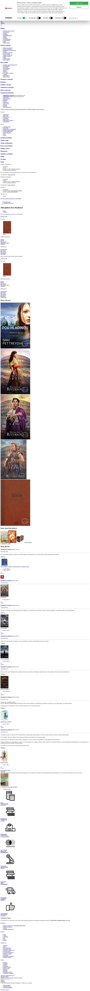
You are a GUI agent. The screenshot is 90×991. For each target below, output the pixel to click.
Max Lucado (3, 251)
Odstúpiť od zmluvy (7, 957)
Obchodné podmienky (7, 987)
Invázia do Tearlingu (5, 658)
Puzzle (2, 162)
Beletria (3, 28)
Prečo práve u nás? (7, 947)
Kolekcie (5, 104)
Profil (4, 210)
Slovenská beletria (7, 39)
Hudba (2, 156)
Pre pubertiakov (6, 68)
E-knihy (5, 935)
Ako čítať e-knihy (7, 951)
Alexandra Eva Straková (8, 203)
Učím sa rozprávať (7, 132)
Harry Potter (5, 128)
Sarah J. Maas (6, 119)
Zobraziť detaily (72, 18)
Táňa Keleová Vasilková (8, 120)
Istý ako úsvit (3, 597)
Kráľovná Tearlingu (5, 689)
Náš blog (5, 964)
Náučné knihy (6, 75)
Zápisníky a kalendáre (7, 153)
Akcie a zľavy (6, 103)
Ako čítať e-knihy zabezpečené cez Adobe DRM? (11, 198)
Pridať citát (3, 771)
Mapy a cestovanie (6, 90)
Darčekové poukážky (6, 137)
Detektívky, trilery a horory (8, 30)
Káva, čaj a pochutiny (7, 145)
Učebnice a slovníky (6, 84)
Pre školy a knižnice (7, 953)
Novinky (5, 101)
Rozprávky (5, 72)
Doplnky (2, 23)
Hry (1, 20)
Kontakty (5, 962)
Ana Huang (5, 118)
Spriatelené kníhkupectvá (8, 929)
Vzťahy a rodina (6, 53)
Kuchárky (3, 82)
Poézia (4, 41)
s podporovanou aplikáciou (16, 190)
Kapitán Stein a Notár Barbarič (9, 129)
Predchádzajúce (4, 770)
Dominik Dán (6, 114)
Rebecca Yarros (6, 117)
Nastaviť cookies (6, 985)
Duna (4, 134)
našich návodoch (11, 174)
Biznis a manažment (7, 49)
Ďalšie (8, 770)
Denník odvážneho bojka (8, 130)
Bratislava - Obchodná (8, 925)
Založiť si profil (4, 216)
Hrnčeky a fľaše (5, 148)
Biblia (4, 234)
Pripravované (6, 102)
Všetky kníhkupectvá (7, 926)
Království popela (4, 762)
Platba (4, 946)
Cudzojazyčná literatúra (7, 92)
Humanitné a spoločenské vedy (9, 50)
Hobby (4, 57)
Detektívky (3, 244)
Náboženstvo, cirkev (5, 243)
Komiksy (5, 33)
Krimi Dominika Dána (8, 131)
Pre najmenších (6, 66)
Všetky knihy (6, 97)
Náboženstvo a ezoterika (7, 87)
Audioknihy (5, 936)
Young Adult (5, 69)
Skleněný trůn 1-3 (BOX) (6, 721)
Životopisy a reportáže (7, 52)
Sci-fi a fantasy (6, 32)
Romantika (5, 34)
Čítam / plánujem (28, 542)
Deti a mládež (4, 62)
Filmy (2, 22)
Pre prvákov (5, 67)
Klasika (4, 36)
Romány (2, 239)
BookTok (5, 105)
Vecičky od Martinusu (6, 143)
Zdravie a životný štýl (7, 55)
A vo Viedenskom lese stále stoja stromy (9, 787)
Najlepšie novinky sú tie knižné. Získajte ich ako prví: (12, 977)
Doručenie (5, 945)
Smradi (4, 135)
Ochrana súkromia (7, 986)
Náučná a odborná (6, 45)
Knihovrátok (5, 966)
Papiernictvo (4, 151)
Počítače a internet (7, 56)
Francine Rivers (4, 249)
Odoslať (2, 980)
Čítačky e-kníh (4, 140)
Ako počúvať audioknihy (8, 952)
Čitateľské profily (6, 202)
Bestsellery (5, 100)
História (4, 51)
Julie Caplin (5, 115)
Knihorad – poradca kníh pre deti (10, 64)
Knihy (4, 934)
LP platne (3, 159)
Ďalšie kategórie (6, 42)
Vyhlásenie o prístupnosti (8, 973)
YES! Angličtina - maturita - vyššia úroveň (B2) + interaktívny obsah (15, 566)
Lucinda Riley (6, 121)
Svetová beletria (6, 40)
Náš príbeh (5, 963)
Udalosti (5, 928)
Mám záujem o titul (7, 107)
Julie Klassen (3, 252)
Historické (5, 38)
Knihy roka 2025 (6, 98)
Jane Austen (3, 250)
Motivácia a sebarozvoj (8, 47)
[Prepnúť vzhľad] (1, 25)
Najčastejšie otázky (7, 949)
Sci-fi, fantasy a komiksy (8, 73)
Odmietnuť (79, 7)
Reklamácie (5, 955)
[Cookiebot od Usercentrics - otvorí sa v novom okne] (8, 18)
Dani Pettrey (3, 254)
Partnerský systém (7, 967)
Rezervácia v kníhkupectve (8, 950)
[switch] (39, 18)
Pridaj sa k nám (6, 968)
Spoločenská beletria (7, 35)
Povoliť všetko (79, 3)
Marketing (5, 969)
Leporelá (5, 74)
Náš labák (5, 970)
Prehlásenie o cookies (7, 972)
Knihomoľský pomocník (8, 956)
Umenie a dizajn (6, 58)
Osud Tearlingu (4, 628)
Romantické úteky (7, 126)
